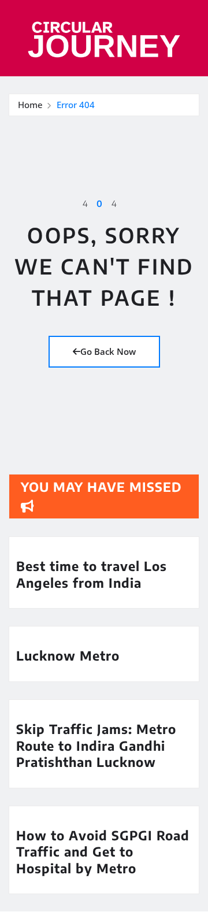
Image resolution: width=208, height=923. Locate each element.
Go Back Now (108, 351)
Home (30, 104)
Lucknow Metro (68, 655)
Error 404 (76, 104)
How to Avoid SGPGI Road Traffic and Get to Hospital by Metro (103, 851)
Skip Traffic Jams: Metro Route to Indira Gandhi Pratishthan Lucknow (96, 745)
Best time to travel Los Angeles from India (91, 574)
